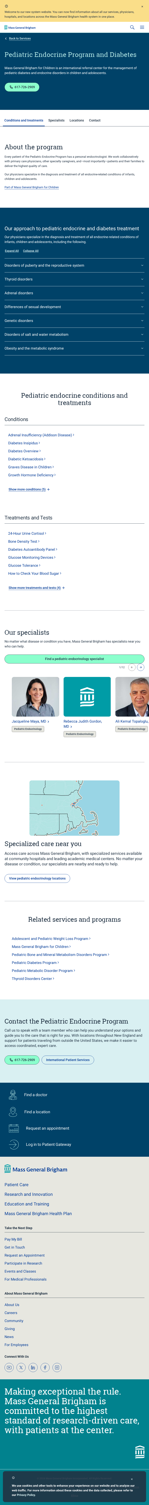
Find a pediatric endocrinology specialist (74, 659)
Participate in (23, 1263)
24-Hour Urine (26, 533)
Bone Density (22, 541)
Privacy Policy (26, 1495)
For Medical (26, 1279)
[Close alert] (142, 7)
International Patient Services (68, 1060)
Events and (20, 1271)
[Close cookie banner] (131, 1479)
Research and (29, 1194)
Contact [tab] (94, 120)
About (12, 1305)
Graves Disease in (30, 467)
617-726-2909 (25, 87)
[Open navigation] (142, 27)
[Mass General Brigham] (20, 27)
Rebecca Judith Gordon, (83, 724)
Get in (15, 1247)
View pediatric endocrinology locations (37, 878)
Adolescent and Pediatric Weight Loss (50, 938)
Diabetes (23, 443)
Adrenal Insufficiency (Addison (40, 435)
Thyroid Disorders (32, 978)
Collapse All (31, 251)
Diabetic (25, 459)
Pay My (13, 1239)
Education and (27, 1204)
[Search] (132, 27)
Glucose (23, 565)
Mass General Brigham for (40, 946)
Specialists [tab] (56, 120)
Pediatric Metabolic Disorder (42, 970)
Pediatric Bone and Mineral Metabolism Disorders (59, 954)
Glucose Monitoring (30, 557)
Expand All (12, 251)
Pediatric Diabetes (34, 962)
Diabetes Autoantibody (31, 549)
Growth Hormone (30, 475)
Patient (17, 1184)
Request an (25, 1255)
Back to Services (20, 38)
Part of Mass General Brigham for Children (32, 187)
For (16, 1345)
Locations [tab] (77, 120)
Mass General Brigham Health (38, 1213)
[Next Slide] (140, 667)
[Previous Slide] (132, 667)
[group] (28, 709)
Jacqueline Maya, (29, 721)
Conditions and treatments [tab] (23, 120)
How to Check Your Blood (33, 573)
